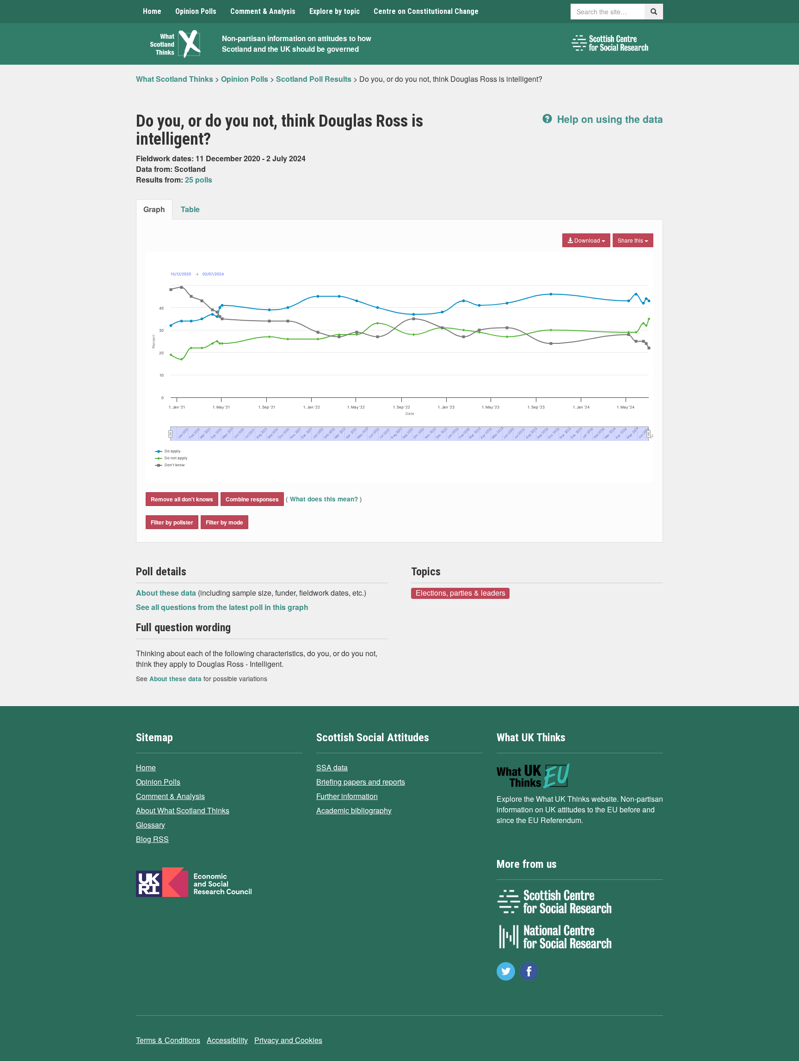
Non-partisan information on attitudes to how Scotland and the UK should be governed (296, 43)
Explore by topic (334, 11)
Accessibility (227, 1040)
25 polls (198, 179)
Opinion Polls (195, 11)
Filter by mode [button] (224, 522)
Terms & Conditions (168, 1040)
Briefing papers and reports (360, 781)
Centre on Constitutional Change (426, 11)
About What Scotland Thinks (182, 810)
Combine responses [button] (252, 499)
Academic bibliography (354, 810)
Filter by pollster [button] (172, 522)
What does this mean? (324, 498)
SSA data (332, 767)
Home (152, 11)
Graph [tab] (154, 209)
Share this (631, 240)
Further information (347, 796)
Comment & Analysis (262, 11)
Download (587, 240)
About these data (167, 592)
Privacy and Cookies (288, 1040)
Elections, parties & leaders (460, 593)
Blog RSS (152, 839)
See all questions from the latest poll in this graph (222, 607)
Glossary (150, 824)
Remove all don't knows (182, 499)
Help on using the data (608, 119)
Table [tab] (190, 209)
